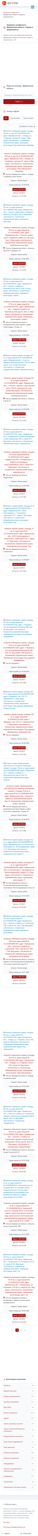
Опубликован (15, 118)
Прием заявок (28, 118)
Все (6, 118)
